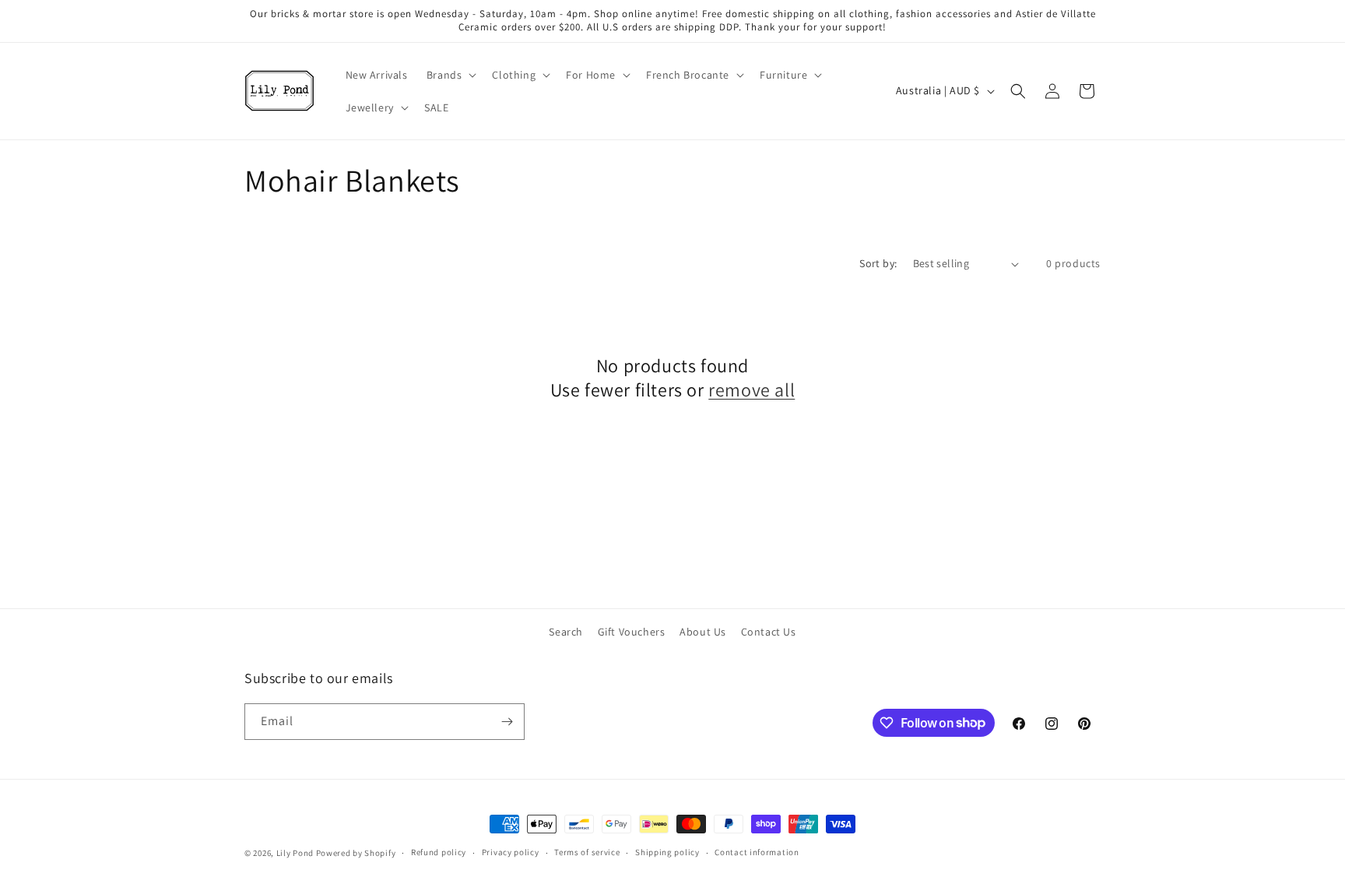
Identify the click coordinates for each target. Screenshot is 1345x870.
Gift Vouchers (631, 632)
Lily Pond (295, 852)
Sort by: (878, 263)
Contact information (757, 852)
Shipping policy (667, 852)
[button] (450, 74)
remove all (751, 390)
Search (566, 632)
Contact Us (768, 632)
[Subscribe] (507, 721)
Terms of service (587, 852)
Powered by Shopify (356, 852)
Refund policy (438, 852)
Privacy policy (510, 852)
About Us (703, 632)
